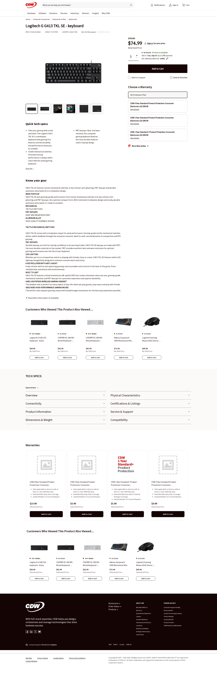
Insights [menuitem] (95, 13)
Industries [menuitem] (74, 13)
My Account (113, 603)
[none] (31, 13)
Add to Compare (138, 77)
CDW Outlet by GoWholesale (172, 625)
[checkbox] (129, 77)
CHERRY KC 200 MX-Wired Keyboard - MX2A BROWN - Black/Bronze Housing (64, 564)
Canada (121, 644)
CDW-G (115, 644)
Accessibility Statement (143, 613)
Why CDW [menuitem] (106, 13)
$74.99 (135, 43)
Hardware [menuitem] (31, 13)
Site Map (29, 658)
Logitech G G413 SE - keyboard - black (38, 563)
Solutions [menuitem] (53, 13)
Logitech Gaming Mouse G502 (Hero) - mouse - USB (144, 564)
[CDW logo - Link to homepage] (31, 5)
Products (112, 609)
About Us (139, 610)
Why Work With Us (141, 607)
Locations (139, 625)
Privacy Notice (42, 658)
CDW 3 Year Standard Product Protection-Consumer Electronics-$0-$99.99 (163, 484)
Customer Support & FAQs (172, 607)
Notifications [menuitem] (159, 5)
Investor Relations (142, 619)
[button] (186, 5)
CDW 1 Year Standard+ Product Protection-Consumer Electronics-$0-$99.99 (124, 484)
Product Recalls (169, 616)
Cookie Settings (31, 661)
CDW (109, 644)
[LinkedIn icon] (31, 632)
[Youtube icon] (39, 632)
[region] (108, 339)
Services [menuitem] (63, 13)
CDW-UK (128, 644)
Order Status (114, 606)
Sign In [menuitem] (175, 5)
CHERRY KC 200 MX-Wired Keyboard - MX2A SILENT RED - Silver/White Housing (92, 564)
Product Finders (169, 622)
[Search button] (131, 5)
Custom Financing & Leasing (173, 613)
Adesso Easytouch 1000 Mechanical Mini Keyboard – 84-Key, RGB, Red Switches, (119, 564)
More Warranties (139, 146)
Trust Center (140, 635)
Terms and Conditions (77, 658)
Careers (138, 616)
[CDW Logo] (31, 5)
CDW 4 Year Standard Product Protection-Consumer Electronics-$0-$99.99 (42, 484)
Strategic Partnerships (143, 631)
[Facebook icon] (27, 632)
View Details (134, 109)
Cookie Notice (58, 658)
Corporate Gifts (168, 619)
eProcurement (168, 610)
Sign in (150, 43)
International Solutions (143, 622)
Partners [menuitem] (85, 13)
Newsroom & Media (142, 628)
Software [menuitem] (42, 13)
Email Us (54, 645)
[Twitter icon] (35, 632)
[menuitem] (152, 5)
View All (29, 168)
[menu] (158, 5)
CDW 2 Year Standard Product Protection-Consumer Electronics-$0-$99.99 (82, 484)
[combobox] (83, 5)
